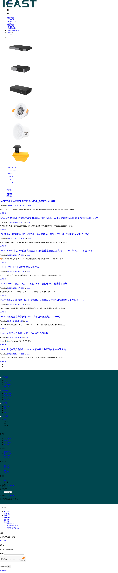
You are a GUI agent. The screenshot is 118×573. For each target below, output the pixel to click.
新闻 (5, 419)
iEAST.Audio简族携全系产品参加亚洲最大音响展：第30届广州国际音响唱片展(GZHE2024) (44, 234)
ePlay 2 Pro (11, 170)
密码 (2, 553)
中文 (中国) (10, 18)
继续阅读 (4, 213)
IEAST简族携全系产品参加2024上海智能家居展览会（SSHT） (30, 316)
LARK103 (11, 179)
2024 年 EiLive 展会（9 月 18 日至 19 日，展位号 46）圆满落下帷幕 (33, 283)
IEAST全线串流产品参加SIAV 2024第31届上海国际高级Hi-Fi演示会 (33, 349)
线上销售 (9, 197)
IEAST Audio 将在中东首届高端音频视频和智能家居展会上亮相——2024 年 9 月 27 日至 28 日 (46, 250)
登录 (9, 566)
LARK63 (10, 176)
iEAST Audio (9, 485)
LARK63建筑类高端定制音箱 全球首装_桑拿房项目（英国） (29, 201)
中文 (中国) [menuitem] (14, 21)
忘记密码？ (3, 570)
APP (7, 192)
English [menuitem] (12, 19)
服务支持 (9, 195)
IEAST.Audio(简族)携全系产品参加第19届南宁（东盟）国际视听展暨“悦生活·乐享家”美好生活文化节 (49, 217)
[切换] (0, 377)
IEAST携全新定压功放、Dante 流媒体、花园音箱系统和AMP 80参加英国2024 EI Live (42, 300)
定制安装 (9, 190)
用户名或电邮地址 (6, 550)
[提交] (11, 34)
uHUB (10, 173)
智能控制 (9, 193)
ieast (29, 206)
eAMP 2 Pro (12, 167)
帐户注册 (3, 540)
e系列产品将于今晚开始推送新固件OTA (19, 267)
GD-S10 (10, 183)
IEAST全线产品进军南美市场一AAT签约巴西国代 (24, 333)
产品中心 (9, 2)
